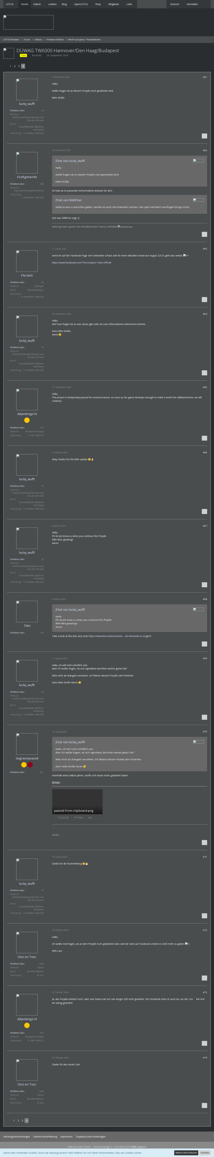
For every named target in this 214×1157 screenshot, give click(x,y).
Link (191, 999)
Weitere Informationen (186, 1152)
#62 (205, 150)
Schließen (204, 1152)
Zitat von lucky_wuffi (70, 161)
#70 (205, 731)
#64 (205, 313)
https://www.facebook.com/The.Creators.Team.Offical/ (81, 262)
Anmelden (192, 4)
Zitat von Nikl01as (68, 200)
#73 (205, 992)
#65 (205, 387)
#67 (205, 525)
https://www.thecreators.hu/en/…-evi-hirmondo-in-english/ (120, 636)
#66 (205, 452)
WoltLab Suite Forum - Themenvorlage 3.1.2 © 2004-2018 (107, 1146)
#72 (205, 930)
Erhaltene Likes (17, 110)
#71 (205, 856)
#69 (205, 658)
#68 (205, 599)
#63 (205, 248)
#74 (205, 1057)
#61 (205, 77)
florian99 (36, 55)
